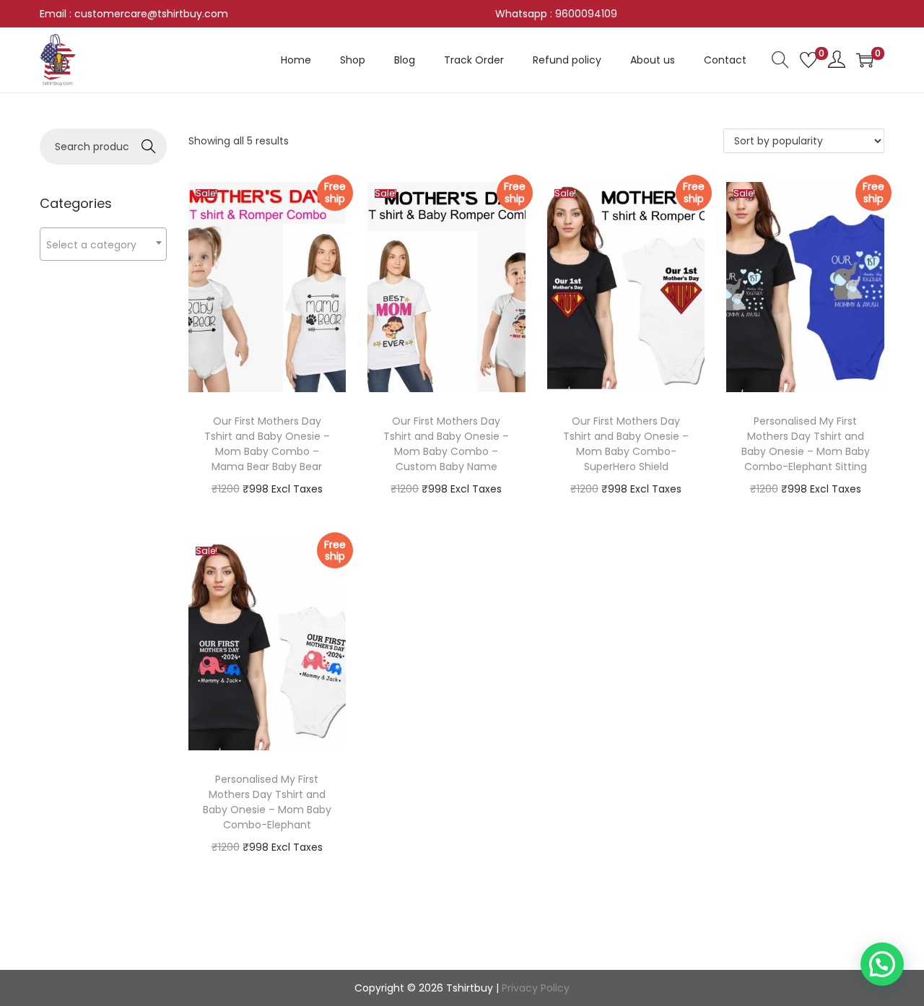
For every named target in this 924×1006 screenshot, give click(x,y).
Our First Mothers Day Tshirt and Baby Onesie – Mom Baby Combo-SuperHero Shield (626, 444)
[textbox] (103, 244)
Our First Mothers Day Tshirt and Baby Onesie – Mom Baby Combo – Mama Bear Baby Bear (267, 444)
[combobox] (103, 244)
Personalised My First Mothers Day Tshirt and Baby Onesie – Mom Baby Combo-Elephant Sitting (805, 444)
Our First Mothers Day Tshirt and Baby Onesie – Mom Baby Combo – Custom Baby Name (446, 444)
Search (148, 146)
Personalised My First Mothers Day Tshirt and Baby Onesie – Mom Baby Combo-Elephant (267, 802)
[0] (808, 60)
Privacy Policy (536, 988)
